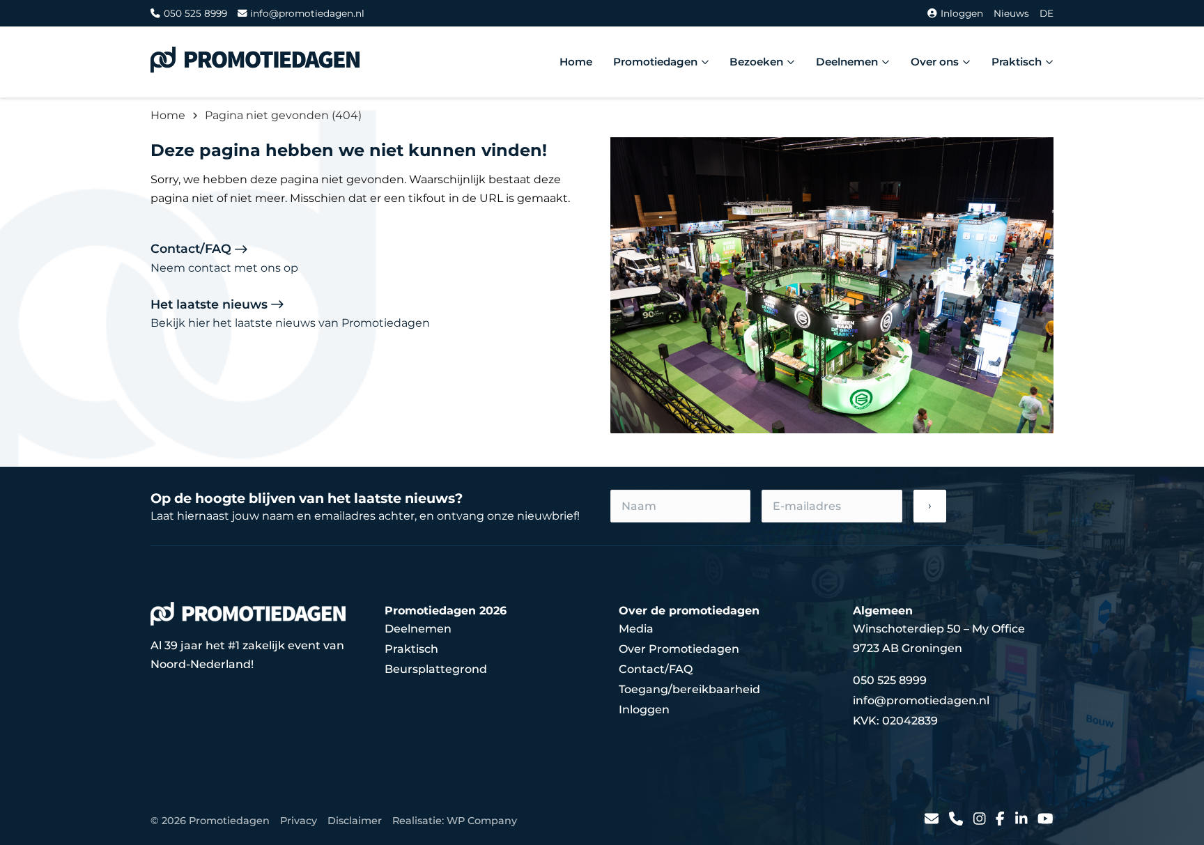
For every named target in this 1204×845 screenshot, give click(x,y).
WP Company (482, 820)
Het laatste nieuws (290, 313)
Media (636, 628)
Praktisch (1016, 61)
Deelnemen (847, 61)
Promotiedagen (655, 61)
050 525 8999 (195, 13)
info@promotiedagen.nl (307, 13)
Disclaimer (354, 820)
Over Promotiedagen (679, 649)
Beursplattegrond (436, 669)
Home (575, 61)
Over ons (935, 61)
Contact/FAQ (224, 257)
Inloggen (962, 13)
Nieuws (1011, 13)
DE (1047, 13)
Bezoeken (756, 61)
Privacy (298, 820)
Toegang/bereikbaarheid (689, 689)
